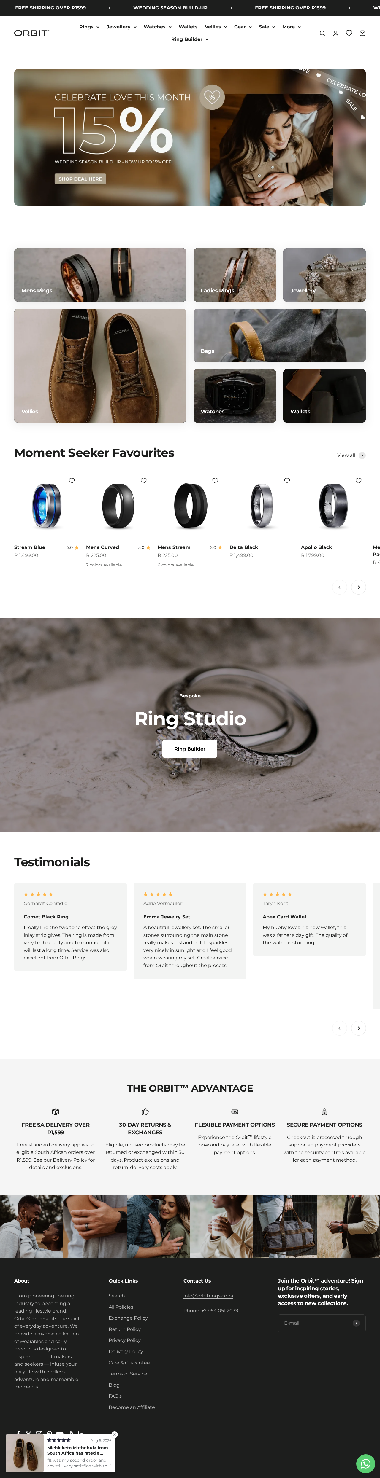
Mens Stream (174, 547)
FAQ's (115, 1396)
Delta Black (243, 547)
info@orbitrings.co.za (208, 1296)
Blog (114, 1385)
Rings (86, 27)
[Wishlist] (349, 33)
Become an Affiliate (132, 1407)
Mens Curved (102, 547)
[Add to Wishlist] (72, 481)
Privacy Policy (125, 1340)
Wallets (188, 27)
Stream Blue (29, 547)
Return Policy (125, 1329)
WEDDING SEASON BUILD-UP (140, 8)
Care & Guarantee (129, 1363)
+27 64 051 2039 (219, 1310)
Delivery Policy (126, 1351)
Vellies (213, 27)
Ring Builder (186, 39)
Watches (155, 27)
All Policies (121, 1307)
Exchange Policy (128, 1318)
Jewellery (119, 27)
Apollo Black (316, 547)
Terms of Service (128, 1374)
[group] (190, 137)
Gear (240, 27)
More (288, 27)
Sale (264, 27)
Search (117, 1296)
